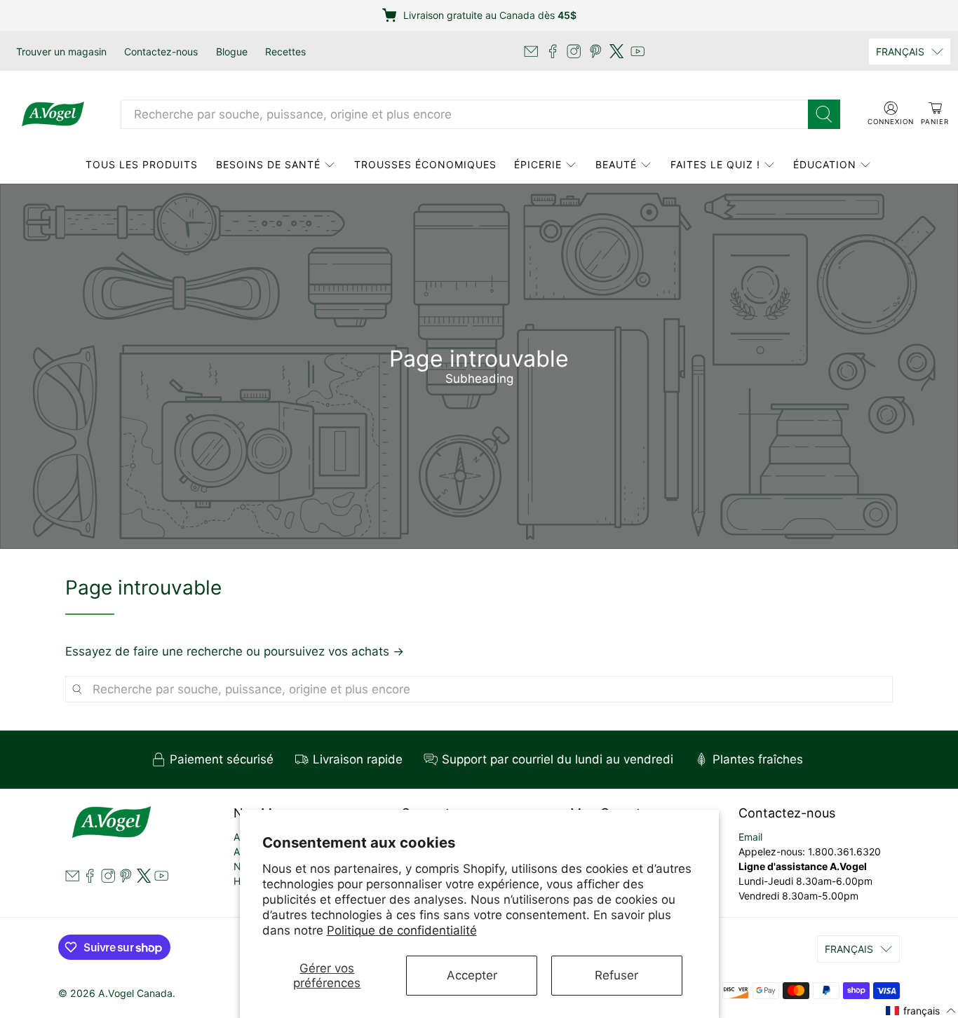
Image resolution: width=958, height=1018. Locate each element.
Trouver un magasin (61, 51)
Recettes (285, 51)
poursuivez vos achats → (334, 651)
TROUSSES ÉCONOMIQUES (425, 164)
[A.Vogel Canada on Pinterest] (595, 51)
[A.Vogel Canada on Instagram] (574, 51)
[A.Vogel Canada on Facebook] (553, 51)
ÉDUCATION (824, 164)
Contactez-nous (161, 51)
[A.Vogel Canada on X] (616, 51)
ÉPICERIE (538, 164)
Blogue (232, 51)
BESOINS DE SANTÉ (268, 164)
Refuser (616, 975)
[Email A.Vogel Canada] (531, 51)
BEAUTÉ (616, 164)
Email (750, 837)
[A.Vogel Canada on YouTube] (637, 51)
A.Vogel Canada (135, 993)
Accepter (472, 975)
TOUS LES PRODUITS (142, 164)
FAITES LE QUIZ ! (715, 164)
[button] (921, 1010)
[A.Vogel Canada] (53, 114)
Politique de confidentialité (402, 930)
